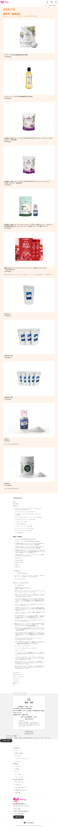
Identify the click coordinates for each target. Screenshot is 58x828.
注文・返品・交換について (21, 787)
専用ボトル (16, 506)
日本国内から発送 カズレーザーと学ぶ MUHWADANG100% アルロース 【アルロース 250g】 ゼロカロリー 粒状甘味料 (30, 547)
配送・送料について (19, 781)
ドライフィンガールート (20, 650)
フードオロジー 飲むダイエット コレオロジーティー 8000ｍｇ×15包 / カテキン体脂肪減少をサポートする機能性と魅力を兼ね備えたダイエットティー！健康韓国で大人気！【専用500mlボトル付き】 (29, 600)
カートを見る (18, 774)
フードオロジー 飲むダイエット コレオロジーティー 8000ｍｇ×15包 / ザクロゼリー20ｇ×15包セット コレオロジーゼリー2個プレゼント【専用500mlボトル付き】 (30, 658)
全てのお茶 (16, 503)
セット (14, 685)
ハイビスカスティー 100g (21, 521)
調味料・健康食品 (53, 5)
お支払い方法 (18, 784)
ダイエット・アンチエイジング (21, 583)
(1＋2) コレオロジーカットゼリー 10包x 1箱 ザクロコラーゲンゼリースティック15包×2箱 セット (30, 605)
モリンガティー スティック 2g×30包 (23, 530)
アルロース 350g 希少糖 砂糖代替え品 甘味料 (25, 539)
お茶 (14, 501)
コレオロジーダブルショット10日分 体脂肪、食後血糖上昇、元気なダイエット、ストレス (30, 613)
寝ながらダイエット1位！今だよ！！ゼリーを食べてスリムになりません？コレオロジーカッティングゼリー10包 (30, 591)
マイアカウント (18, 766)
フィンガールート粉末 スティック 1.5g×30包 (25, 648)
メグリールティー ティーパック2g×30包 (24, 511)
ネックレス (16, 681)
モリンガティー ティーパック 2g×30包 (24, 528)
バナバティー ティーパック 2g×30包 (23, 526)
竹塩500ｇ (18, 566)
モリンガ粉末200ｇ (19, 532)
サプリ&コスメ (17, 571)
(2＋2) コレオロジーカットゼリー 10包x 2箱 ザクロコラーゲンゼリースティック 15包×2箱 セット (29, 621)
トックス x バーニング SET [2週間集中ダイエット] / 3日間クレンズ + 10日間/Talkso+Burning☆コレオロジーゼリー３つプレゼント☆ (30, 653)
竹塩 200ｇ (18, 558)
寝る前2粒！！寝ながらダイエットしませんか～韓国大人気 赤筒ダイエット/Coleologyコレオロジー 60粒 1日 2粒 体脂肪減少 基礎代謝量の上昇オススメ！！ (30, 609)
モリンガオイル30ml (20, 578)
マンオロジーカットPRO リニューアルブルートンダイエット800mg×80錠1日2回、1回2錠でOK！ (28, 639)
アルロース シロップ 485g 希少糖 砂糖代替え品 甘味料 (27, 541)
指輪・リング (16, 683)
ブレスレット (16, 678)
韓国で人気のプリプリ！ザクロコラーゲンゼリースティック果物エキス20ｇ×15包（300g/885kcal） (29, 555)
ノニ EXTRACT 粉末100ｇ (21, 573)
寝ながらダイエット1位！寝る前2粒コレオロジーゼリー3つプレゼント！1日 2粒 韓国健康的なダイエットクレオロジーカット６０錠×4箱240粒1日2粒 (29, 629)
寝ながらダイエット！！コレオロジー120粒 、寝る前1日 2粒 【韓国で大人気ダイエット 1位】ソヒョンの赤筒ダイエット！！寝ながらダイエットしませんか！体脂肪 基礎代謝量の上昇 (29, 624)
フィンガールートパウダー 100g (22, 646)
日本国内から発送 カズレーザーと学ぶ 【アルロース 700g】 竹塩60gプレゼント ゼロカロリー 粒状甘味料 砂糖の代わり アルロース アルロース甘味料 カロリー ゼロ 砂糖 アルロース (30, 551)
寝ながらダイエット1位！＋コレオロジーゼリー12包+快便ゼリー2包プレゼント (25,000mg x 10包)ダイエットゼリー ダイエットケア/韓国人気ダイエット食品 (29, 662)
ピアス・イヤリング (18, 676)
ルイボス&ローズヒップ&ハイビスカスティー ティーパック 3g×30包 (28, 514)
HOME (46, 5)
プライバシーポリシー (20, 777)
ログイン (17, 771)
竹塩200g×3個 (19, 560)
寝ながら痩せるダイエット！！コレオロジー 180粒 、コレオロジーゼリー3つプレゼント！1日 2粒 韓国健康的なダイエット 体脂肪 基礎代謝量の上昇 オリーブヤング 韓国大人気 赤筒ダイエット (30, 616)
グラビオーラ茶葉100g (20, 523)
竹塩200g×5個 (19, 562)
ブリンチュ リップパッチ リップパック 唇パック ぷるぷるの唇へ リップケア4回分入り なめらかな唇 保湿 (29, 576)
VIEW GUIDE (6, 740)
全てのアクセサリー (18, 674)
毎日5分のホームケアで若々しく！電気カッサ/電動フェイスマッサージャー (24, 588)
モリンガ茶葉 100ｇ (19, 585)
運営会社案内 (18, 792)
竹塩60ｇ (17, 564)
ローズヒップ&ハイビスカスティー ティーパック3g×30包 (28, 517)
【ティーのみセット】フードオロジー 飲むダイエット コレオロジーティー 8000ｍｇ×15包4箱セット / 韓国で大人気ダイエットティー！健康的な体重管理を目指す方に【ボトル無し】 (30, 642)
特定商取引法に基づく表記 (21, 790)
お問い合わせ (18, 817)
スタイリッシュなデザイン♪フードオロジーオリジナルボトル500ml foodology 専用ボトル (28, 509)
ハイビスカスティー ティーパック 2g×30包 (25, 519)
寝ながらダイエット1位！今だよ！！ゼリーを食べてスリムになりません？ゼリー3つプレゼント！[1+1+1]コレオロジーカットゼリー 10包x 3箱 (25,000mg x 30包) (30, 595)
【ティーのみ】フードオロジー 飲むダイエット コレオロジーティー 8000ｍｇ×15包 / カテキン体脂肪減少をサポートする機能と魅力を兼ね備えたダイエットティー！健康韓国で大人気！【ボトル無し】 (30, 634)
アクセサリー (16, 672)
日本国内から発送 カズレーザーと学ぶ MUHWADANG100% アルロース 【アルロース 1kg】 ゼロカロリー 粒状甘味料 (30, 544)
